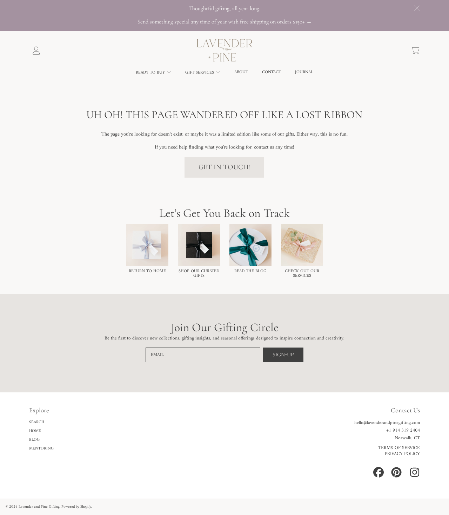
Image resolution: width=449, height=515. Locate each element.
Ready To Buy (151, 72)
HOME (35, 430)
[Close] (417, 8)
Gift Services (200, 72)
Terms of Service (399, 448)
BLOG (34, 439)
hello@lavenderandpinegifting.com (387, 423)
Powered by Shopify (76, 506)
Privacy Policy (402, 454)
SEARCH (36, 422)
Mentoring (41, 448)
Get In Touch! (224, 167)
